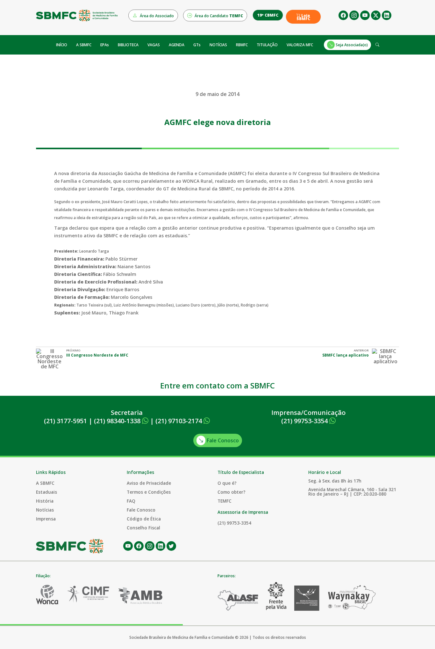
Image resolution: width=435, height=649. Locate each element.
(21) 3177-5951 (65, 421)
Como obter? (232, 492)
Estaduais (46, 492)
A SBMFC (83, 45)
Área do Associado (156, 15)
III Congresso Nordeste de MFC (97, 355)
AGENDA (176, 45)
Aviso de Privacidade (149, 483)
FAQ (131, 501)
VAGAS (153, 45)
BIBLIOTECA (128, 45)
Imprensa (46, 519)
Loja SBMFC (303, 17)
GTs (197, 45)
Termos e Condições (149, 492)
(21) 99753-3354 (305, 421)
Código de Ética (144, 519)
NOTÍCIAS (218, 45)
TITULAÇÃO (267, 45)
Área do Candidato (218, 15)
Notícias (45, 510)
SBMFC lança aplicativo (345, 355)
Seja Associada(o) (351, 45)
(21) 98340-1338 (118, 421)
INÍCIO (61, 45)
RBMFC (242, 45)
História (44, 501)
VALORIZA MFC (300, 45)
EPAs (104, 45)
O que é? (227, 483)
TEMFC (225, 501)
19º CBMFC (267, 15)
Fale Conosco (222, 440)
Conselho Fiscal (143, 528)
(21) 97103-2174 (179, 421)
